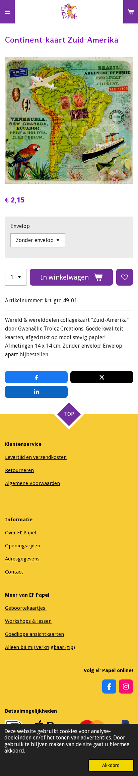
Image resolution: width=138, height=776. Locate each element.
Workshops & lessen (28, 621)
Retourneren (19, 470)
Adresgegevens (22, 559)
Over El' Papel (21, 533)
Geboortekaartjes (26, 608)
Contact (14, 572)
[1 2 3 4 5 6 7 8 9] (15, 277)
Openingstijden (22, 546)
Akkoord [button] (111, 765)
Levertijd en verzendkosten (36, 457)
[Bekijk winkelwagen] (130, 11)
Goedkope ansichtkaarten (34, 634)
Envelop (20, 226)
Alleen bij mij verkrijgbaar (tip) (40, 647)
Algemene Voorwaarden (32, 483)
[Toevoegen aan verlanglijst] (124, 277)
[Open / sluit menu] (7, 11)
